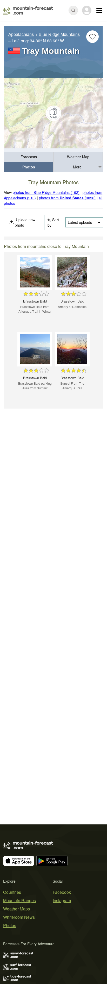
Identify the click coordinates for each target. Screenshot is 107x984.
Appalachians (21, 34)
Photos (28, 166)
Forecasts (29, 156)
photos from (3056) (67, 197)
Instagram (62, 900)
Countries (12, 892)
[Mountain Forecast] (28, 10)
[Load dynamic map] (53, 113)
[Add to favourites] (92, 36)
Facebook (62, 892)
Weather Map (78, 156)
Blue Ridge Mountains (59, 34)
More (77, 166)
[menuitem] (29, 157)
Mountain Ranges (19, 900)
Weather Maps (16, 909)
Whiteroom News (19, 917)
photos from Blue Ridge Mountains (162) (46, 192)
